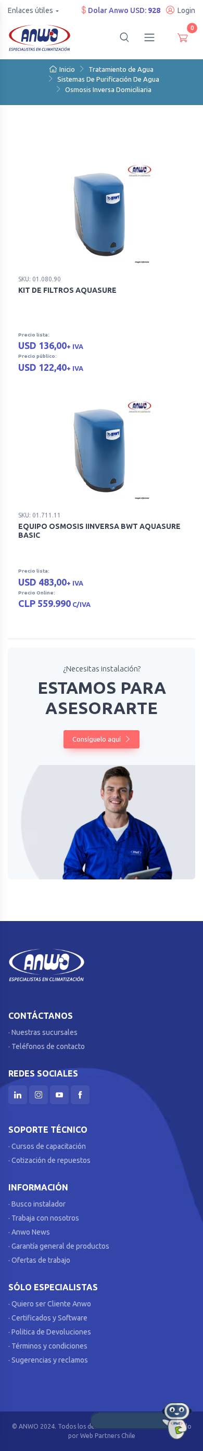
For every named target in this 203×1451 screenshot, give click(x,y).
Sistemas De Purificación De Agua (108, 79)
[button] (124, 37)
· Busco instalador (37, 1204)
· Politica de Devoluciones (49, 1332)
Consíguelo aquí (97, 739)
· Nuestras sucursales (43, 1032)
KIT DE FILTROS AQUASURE (67, 290)
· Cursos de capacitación (47, 1146)
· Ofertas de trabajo (39, 1260)
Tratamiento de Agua (121, 69)
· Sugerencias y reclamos (48, 1360)
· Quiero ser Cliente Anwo (49, 1304)
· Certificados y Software (47, 1318)
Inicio (67, 69)
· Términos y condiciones (47, 1346)
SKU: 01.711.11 (39, 515)
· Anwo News (29, 1232)
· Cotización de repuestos (49, 1160)
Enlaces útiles (30, 10)
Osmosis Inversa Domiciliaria (108, 89)
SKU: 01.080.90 (39, 279)
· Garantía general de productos (58, 1246)
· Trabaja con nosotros (43, 1218)
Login (186, 10)
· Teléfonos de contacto (46, 1046)
